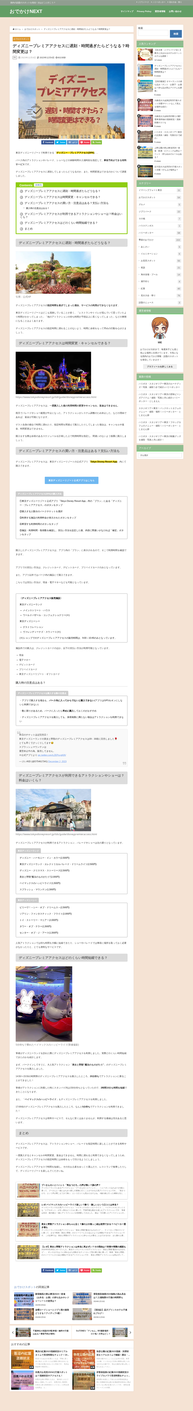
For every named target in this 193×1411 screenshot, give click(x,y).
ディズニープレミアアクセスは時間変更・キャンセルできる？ (61, 197)
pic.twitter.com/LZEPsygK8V (52, 755)
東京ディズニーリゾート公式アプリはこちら (72, 480)
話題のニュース (159, 302)
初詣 (160, 267)
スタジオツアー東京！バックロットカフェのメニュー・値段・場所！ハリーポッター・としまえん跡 (160, 411)
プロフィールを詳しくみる (160, 367)
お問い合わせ (175, 11)
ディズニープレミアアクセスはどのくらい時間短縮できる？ (59, 222)
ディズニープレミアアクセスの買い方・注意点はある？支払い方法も (65, 203)
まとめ (27, 228)
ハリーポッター (159, 2)
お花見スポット (160, 261)
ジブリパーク (143, 2)
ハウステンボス (159, 226)
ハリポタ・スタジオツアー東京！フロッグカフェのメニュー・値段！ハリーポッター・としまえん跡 (160, 425)
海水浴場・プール (160, 274)
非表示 (38, 185)
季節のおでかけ (159, 240)
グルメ (159, 204)
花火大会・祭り (175, 2)
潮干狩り (160, 281)
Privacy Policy (144, 11)
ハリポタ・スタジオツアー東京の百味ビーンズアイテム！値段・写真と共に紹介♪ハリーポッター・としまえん (160, 397)
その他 (159, 219)
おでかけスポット (21, 39)
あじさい (160, 247)
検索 (140, 28)
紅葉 (160, 288)
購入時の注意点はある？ (37, 208)
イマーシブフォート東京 (159, 190)
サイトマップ (127, 11)
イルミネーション (160, 254)
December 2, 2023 (57, 761)
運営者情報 (160, 11)
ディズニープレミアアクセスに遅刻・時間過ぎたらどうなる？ (61, 191)
